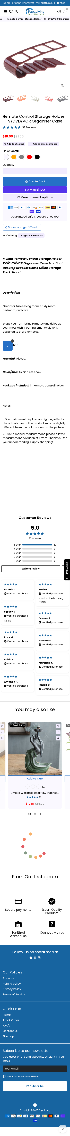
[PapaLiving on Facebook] (31, 958)
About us (8, 978)
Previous (6, 58)
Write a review (31, 568)
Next (64, 58)
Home (7, 1015)
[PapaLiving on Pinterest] (35, 958)
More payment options (37, 197)
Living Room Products (31, 235)
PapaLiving (44, 1110)
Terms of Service (14, 994)
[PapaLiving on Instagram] (39, 958)
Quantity (8, 165)
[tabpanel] (35, 765)
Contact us (10, 1031)
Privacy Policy (12, 989)
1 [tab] (29, 814)
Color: (11, 151)
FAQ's (6, 1025)
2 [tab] (35, 814)
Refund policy (12, 984)
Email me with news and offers (23, 1076)
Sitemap (8, 1036)
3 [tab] (40, 814)
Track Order (11, 1020)
